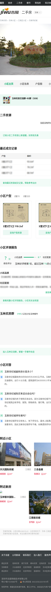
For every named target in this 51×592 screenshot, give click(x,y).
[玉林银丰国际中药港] (13, 492)
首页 (2, 3)
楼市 (29, 3)
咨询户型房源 (16, 232)
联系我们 (27, 555)
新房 (10, 3)
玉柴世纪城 (33, 20)
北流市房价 (27, 571)
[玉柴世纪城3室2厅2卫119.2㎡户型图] (15, 212)
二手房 (19, 3)
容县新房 (37, 567)
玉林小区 (12, 20)
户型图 (38, 83)
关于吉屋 (5, 555)
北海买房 (42, 563)
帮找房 (38, 3)
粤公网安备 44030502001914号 (36, 582)
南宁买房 (24, 563)
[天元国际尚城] (15, 454)
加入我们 (38, 555)
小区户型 (5, 196)
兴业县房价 (16, 571)
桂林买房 (15, 563)
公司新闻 (16, 555)
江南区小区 (22, 20)
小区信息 (24, 83)
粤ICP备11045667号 (9, 582)
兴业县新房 (16, 567)
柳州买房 (33, 563)
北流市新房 (27, 567)
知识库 (48, 3)
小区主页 (8, 83)
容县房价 (37, 571)
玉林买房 (3, 20)
